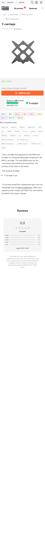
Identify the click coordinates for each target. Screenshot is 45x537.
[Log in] (36, 2)
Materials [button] (33, 8)
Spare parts (14, 14)
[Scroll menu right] (42, 8)
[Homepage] (4, 14)
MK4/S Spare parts (12, 19)
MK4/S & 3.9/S (27, 14)
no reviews (17, 29)
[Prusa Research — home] (5, 8)
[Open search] (32, 2)
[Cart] (41, 2)
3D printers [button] (19, 8)
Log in (18, 248)
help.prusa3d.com (24, 187)
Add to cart (24, 92)
